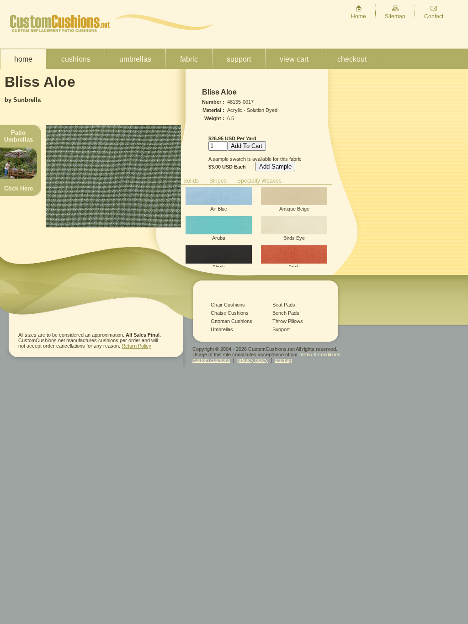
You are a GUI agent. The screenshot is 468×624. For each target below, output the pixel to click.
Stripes (218, 181)
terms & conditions (319, 354)
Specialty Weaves (259, 181)
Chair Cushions (228, 304)
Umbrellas (135, 59)
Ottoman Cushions (231, 321)
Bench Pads (285, 313)
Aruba (218, 238)
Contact (433, 16)
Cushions (75, 59)
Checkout (352, 59)
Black (219, 267)
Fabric (189, 59)
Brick (294, 267)
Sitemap (395, 16)
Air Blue (218, 209)
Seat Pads (283, 304)
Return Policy (136, 346)
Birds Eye (294, 238)
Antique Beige (294, 209)
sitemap (283, 360)
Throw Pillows (287, 321)
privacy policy (252, 360)
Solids (191, 181)
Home (358, 16)
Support (239, 59)
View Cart (294, 59)
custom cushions (211, 360)
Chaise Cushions (230, 313)
